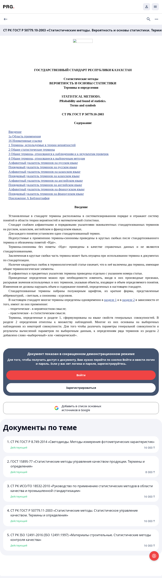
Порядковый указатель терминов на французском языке (46, 193)
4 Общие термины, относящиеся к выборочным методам (46, 158)
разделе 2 (128, 300)
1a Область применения (24, 136)
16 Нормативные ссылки (25, 140)
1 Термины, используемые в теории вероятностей (42, 145)
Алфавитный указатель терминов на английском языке (45, 180)
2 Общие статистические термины (31, 149)
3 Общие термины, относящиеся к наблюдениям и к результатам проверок (58, 154)
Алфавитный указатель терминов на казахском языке (44, 171)
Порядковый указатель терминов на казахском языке (44, 176)
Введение (15, 131)
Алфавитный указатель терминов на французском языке (46, 189)
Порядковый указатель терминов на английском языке (45, 185)
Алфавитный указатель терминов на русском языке (43, 162)
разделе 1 (110, 300)
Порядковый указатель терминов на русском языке (42, 167)
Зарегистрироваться (81, 388)
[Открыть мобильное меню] (155, 6)
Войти (81, 375)
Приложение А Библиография (28, 198)
